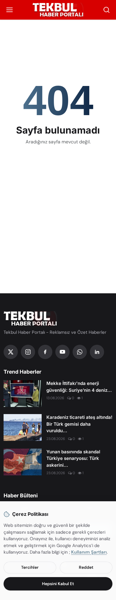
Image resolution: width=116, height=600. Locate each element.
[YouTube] (62, 352)
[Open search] (106, 10)
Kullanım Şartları (89, 552)
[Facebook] (45, 352)
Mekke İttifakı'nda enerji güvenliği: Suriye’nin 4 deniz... (79, 386)
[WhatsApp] (80, 352)
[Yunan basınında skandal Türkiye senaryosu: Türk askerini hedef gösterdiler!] (23, 462)
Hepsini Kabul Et (58, 583)
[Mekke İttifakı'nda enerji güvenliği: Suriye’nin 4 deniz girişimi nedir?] (23, 393)
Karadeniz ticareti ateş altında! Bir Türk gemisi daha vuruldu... (79, 423)
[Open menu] (9, 10)
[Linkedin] (97, 352)
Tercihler (30, 567)
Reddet (86, 567)
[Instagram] (28, 352)
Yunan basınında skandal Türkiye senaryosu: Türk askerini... (73, 458)
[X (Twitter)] (11, 352)
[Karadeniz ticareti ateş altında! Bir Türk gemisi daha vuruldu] (23, 427)
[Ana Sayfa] (58, 10)
